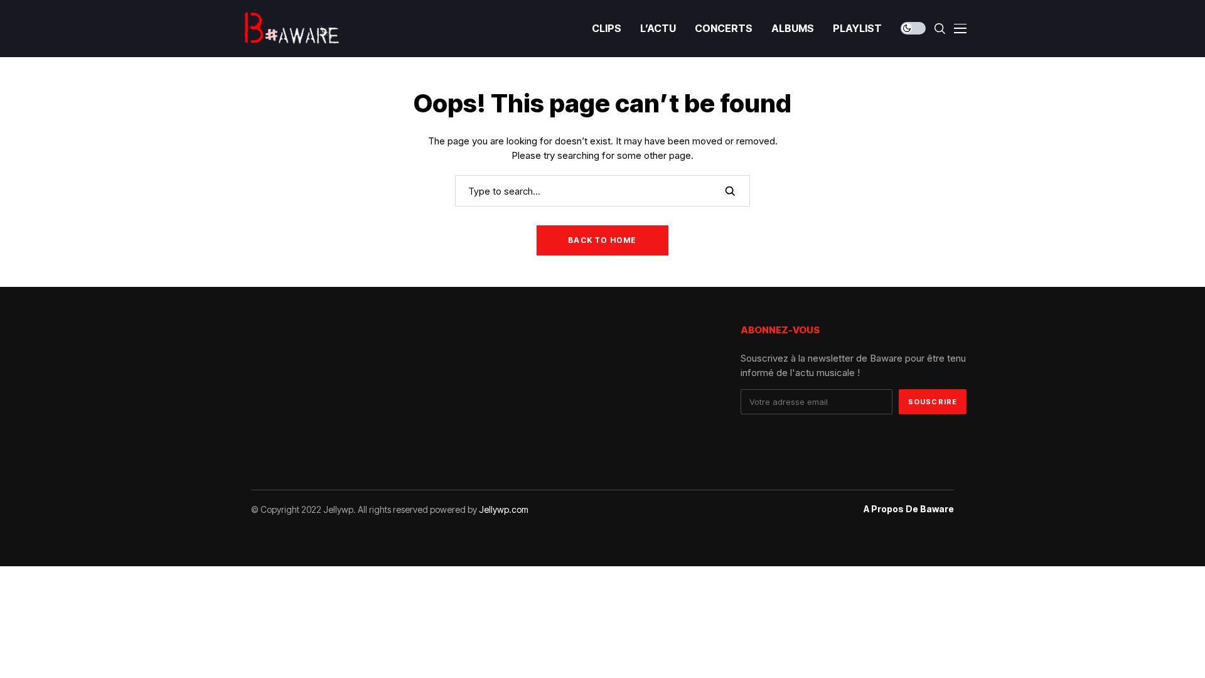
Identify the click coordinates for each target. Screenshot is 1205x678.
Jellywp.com (503, 509)
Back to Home (602, 240)
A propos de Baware (909, 509)
